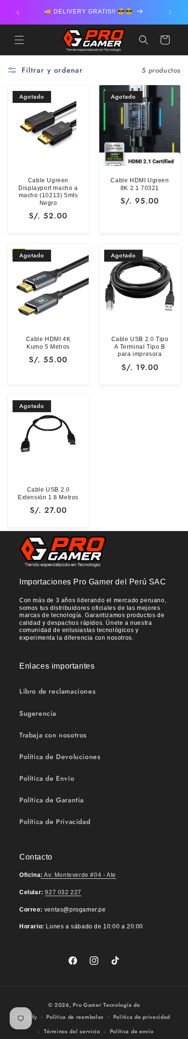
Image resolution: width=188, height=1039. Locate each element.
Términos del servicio (72, 1031)
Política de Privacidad (54, 821)
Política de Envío (46, 778)
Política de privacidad (141, 1017)
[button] (19, 40)
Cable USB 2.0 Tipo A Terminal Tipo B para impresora (140, 346)
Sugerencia (37, 713)
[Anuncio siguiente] (170, 12)
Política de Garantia (51, 800)
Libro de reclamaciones (57, 691)
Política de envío (132, 1031)
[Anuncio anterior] (17, 12)
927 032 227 (63, 892)
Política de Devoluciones (59, 756)
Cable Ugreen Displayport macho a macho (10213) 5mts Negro (48, 191)
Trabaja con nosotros (53, 735)
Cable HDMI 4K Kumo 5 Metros (48, 343)
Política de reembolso (75, 1017)
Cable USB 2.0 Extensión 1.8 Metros (48, 493)
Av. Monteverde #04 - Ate (78, 875)
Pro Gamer (87, 1005)
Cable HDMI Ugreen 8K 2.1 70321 (139, 184)
